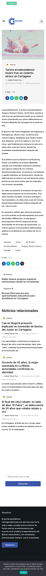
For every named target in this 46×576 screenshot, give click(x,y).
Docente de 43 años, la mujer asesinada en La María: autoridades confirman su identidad (20, 367)
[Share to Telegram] (21, 98)
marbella (7, 250)
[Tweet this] (12, 98)
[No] (43, 568)
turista (18, 250)
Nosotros (9, 545)
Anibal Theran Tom (14, 80)
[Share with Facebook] (7, 98)
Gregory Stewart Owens (31, 246)
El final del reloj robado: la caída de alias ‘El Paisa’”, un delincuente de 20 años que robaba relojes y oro (22, 406)
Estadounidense (10, 246)
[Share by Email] (26, 98)
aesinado (7, 242)
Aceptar (24, 572)
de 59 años (30, 242)
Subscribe (23, 484)
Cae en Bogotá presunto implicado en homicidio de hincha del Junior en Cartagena (22, 326)
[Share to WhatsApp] (17, 98)
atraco (18, 242)
